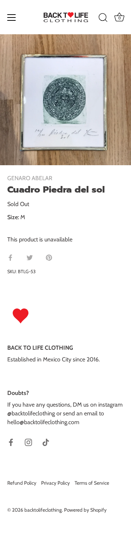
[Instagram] (28, 441)
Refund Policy (21, 483)
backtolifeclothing (43, 510)
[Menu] (12, 17)
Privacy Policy (55, 483)
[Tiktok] (45, 441)
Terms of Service (92, 483)
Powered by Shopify (85, 510)
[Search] (103, 19)
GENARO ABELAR (29, 178)
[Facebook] (11, 441)
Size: (13, 217)
